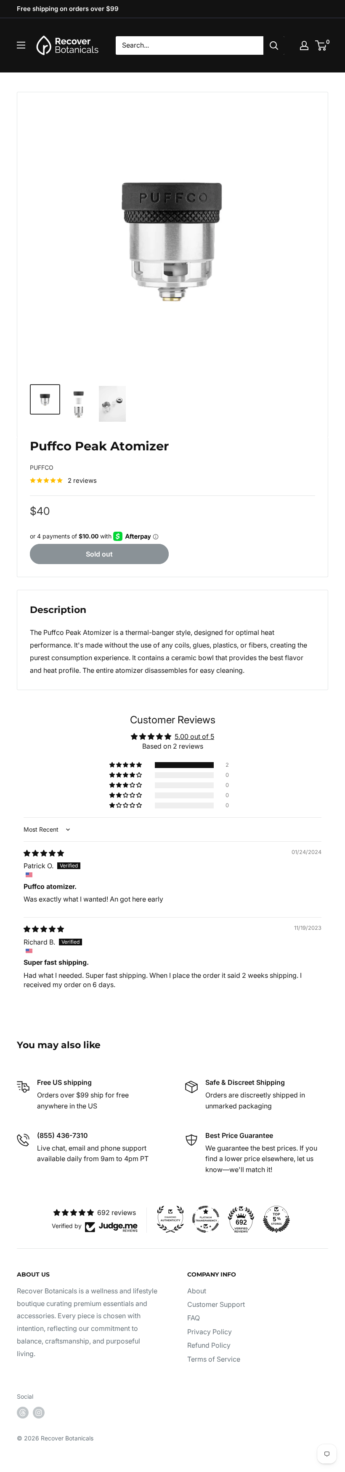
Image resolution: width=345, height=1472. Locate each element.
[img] (44, 853)
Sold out (99, 554)
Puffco (41, 467)
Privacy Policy (209, 1331)
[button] (126, 765)
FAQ (193, 1318)
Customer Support (216, 1304)
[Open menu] (21, 45)
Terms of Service (213, 1359)
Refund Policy (209, 1345)
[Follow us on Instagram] (39, 1412)
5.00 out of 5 (194, 736)
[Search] (273, 45)
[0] (321, 45)
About (196, 1291)
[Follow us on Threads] (23, 1412)
